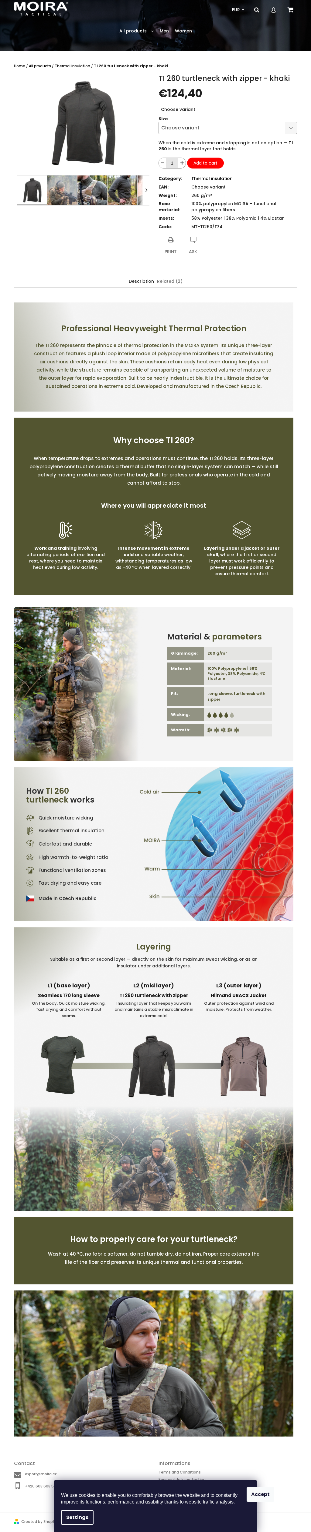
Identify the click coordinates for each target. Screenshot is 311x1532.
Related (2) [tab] (170, 281)
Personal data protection (182, 1479)
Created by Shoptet (40, 1521)
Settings (77, 1517)
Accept (260, 1494)
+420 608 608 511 (40, 1486)
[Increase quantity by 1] (182, 163)
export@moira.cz (41, 1474)
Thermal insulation (212, 178)
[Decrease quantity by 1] (162, 163)
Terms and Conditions (180, 1472)
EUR (236, 10)
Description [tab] (141, 281)
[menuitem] (136, 31)
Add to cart (205, 163)
